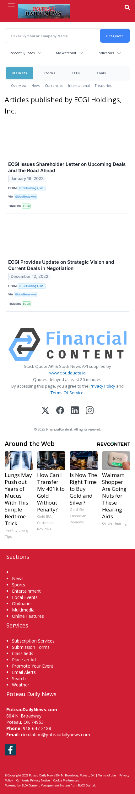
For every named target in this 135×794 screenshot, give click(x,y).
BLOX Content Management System (45, 785)
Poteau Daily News (42, 775)
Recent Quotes (22, 52)
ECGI (26, 206)
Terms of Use (107, 775)
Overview (18, 85)
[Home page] (44, 11)
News (35, 85)
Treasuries (103, 85)
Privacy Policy (102, 386)
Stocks (49, 73)
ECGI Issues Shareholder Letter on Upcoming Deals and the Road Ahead (67, 167)
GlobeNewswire (25, 196)
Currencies (54, 85)
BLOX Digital (86, 785)
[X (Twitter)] (45, 411)
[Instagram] (89, 411)
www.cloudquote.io (67, 373)
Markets (19, 73)
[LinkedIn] (74, 411)
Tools (101, 73)
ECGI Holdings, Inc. (31, 188)
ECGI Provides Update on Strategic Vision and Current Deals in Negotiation (61, 265)
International (79, 85)
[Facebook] (60, 411)
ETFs (76, 73)
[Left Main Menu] (11, 5)
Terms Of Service (67, 392)
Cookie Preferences (66, 780)
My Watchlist (66, 52)
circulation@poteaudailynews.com (55, 735)
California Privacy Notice (33, 780)
